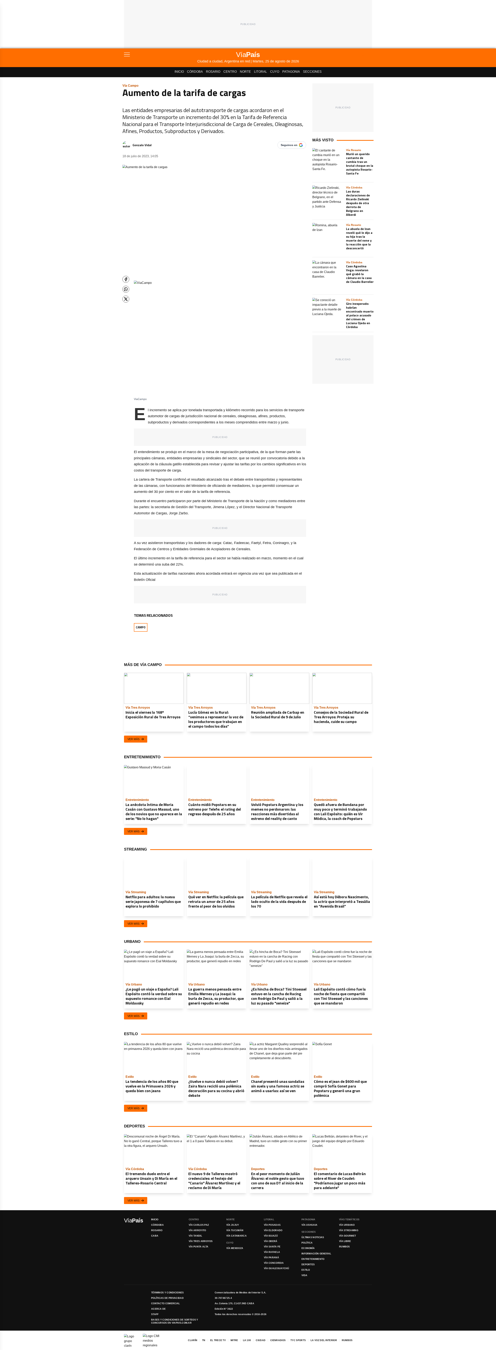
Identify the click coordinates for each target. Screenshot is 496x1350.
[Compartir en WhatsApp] (125, 289)
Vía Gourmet (347, 1235)
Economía (308, 1248)
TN (203, 1340)
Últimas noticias (312, 1237)
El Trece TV (218, 1340)
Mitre (234, 1340)
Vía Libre (345, 1241)
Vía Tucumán (234, 1230)
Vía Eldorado (273, 1230)
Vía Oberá (270, 1241)
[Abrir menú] (160, 54)
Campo (141, 627)
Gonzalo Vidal (142, 145)
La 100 (247, 1340)
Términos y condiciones (167, 1292)
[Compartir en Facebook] (125, 279)
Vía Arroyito (197, 1230)
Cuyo (274, 71)
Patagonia (291, 71)
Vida (304, 1275)
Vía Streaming (348, 1230)
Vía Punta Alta (198, 1246)
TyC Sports (298, 1340)
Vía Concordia (274, 1263)
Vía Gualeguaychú (276, 1268)
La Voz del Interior (324, 1340)
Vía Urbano (347, 1225)
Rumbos (344, 1246)
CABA (154, 1235)
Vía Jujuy (232, 1225)
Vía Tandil (195, 1235)
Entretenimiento (313, 1259)
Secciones (312, 71)
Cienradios (278, 1340)
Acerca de (158, 1309)
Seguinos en (289, 145)
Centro (230, 71)
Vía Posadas (272, 1225)
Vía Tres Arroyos (201, 1241)
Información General (316, 1253)
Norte (245, 71)
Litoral (260, 71)
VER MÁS (133, 739)
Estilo (305, 1270)
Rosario (213, 71)
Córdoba (195, 71)
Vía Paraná (271, 1257)
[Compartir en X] (125, 299)
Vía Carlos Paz (199, 1225)
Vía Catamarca (236, 1235)
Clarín (192, 1340)
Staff (155, 1314)
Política (307, 1242)
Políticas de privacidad (167, 1298)
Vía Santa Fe (272, 1246)
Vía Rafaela (272, 1252)
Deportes (308, 1264)
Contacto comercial (165, 1303)
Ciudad (260, 1340)
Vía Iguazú (271, 1235)
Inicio (179, 71)
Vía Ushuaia (309, 1225)
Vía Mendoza (234, 1248)
